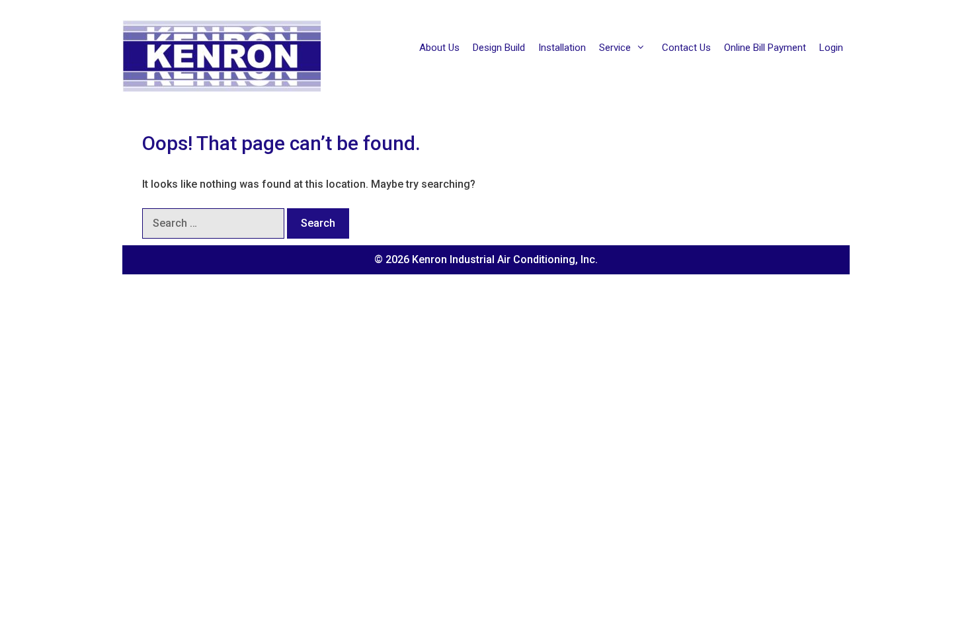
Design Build (499, 48)
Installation (562, 48)
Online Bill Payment (765, 48)
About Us (439, 48)
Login (831, 48)
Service (615, 48)
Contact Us (686, 48)
